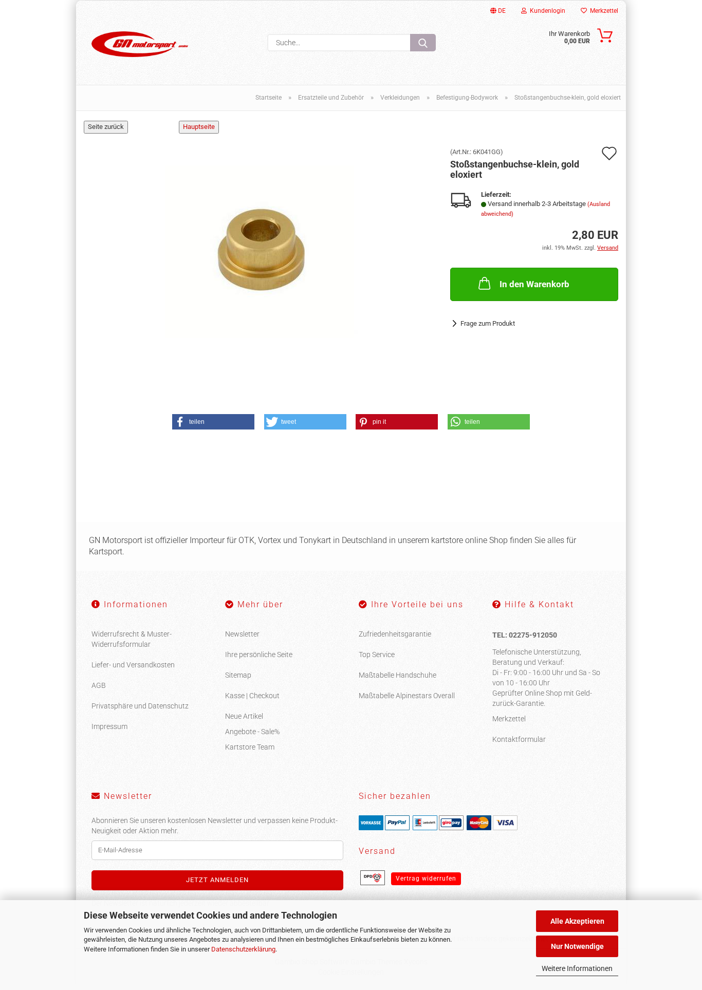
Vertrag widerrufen (426, 878)
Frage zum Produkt (487, 323)
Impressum (109, 726)
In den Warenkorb (534, 284)
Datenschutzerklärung (243, 949)
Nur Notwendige (577, 946)
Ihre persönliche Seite (258, 654)
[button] (213, 421)
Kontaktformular (519, 739)
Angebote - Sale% (252, 731)
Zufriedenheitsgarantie (395, 634)
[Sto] (259, 251)
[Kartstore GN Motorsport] (140, 44)
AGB (98, 685)
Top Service (377, 654)
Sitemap (238, 675)
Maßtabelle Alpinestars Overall (407, 696)
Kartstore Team (249, 747)
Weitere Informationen (577, 968)
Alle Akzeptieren (577, 921)
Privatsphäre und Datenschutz (140, 706)
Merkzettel (602, 10)
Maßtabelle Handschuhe (397, 675)
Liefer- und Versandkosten (133, 665)
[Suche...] (423, 42)
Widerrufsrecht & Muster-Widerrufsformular (131, 639)
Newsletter (242, 634)
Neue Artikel (244, 716)
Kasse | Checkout (252, 696)
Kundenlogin (546, 10)
